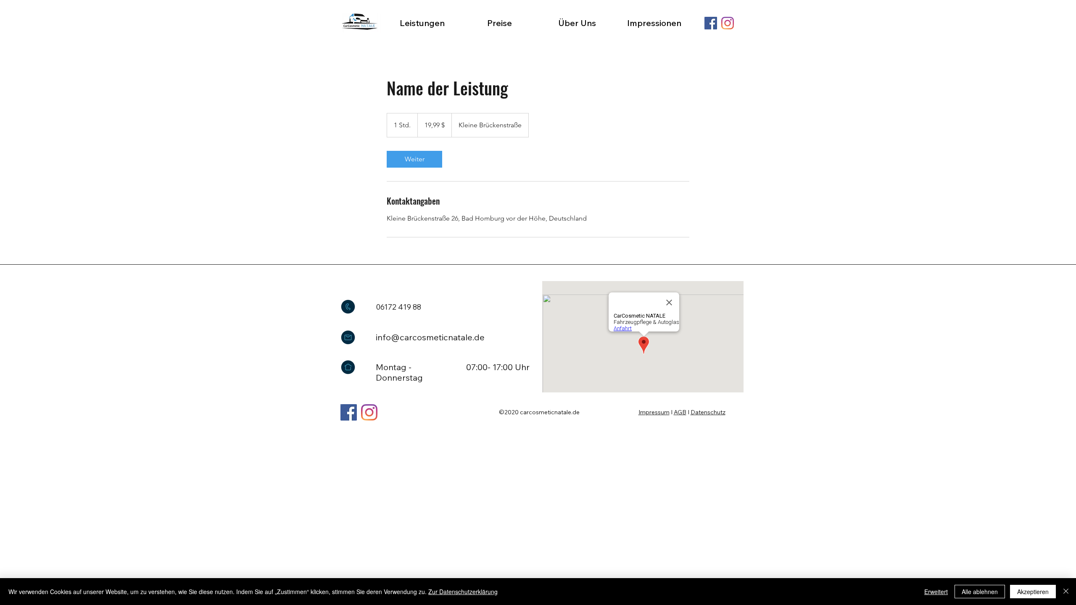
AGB (680, 412)
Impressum (654, 412)
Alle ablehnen (980, 591)
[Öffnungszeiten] (348, 367)
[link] (414, 159)
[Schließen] (1066, 591)
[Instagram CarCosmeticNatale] (369, 412)
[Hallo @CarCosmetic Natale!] (348, 337)
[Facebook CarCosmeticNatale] (348, 412)
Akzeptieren (1033, 591)
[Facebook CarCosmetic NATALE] (710, 23)
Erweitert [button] (936, 591)
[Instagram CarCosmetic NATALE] (727, 23)
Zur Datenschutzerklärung (463, 591)
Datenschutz (708, 412)
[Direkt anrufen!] (348, 306)
